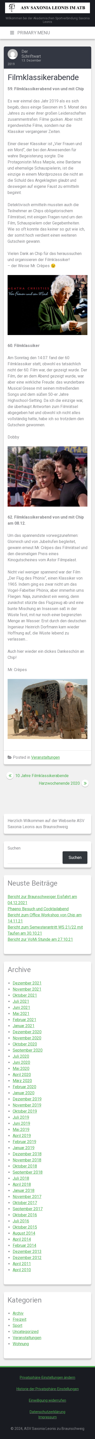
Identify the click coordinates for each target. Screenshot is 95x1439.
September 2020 (28, 1050)
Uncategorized (26, 1331)
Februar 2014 (24, 1245)
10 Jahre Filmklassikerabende (42, 775)
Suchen (14, 848)
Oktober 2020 (25, 1044)
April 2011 (22, 1263)
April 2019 (22, 1135)
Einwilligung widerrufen (47, 1400)
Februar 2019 (24, 1141)
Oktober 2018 (25, 1166)
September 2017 (28, 1208)
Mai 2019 (21, 1129)
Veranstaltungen (45, 757)
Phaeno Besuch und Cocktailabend (38, 908)
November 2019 (27, 1105)
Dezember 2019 (27, 1099)
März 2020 (22, 1080)
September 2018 (28, 1172)
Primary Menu (33, 32)
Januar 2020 (23, 1092)
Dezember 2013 (27, 1251)
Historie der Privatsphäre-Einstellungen (47, 1389)
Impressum (48, 1417)
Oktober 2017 (25, 1202)
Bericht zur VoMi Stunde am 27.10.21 (40, 939)
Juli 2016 (21, 1221)
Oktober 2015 (25, 1227)
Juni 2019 (21, 1123)
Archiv (18, 1313)
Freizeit (19, 1319)
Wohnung (21, 1343)
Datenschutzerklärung (47, 1412)
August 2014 (24, 1233)
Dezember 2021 (27, 983)
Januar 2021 (23, 1025)
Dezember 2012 (27, 1257)
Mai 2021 (21, 1013)
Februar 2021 (24, 1019)
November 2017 (27, 1196)
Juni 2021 (21, 1007)
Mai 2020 (21, 1068)
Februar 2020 (24, 1086)
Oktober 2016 (25, 1215)
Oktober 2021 (25, 995)
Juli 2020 (21, 1056)
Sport (17, 1325)
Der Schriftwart (31, 54)
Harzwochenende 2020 (59, 783)
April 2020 (22, 1074)
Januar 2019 (23, 1147)
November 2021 (27, 989)
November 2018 (27, 1160)
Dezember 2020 (27, 1031)
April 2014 (22, 1239)
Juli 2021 (21, 1001)
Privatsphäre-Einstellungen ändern (47, 1377)
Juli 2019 (21, 1117)
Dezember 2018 (27, 1154)
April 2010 (22, 1269)
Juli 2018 (21, 1178)
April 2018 (22, 1184)
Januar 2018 (23, 1190)
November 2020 (27, 1038)
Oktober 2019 (25, 1111)
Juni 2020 (21, 1062)
